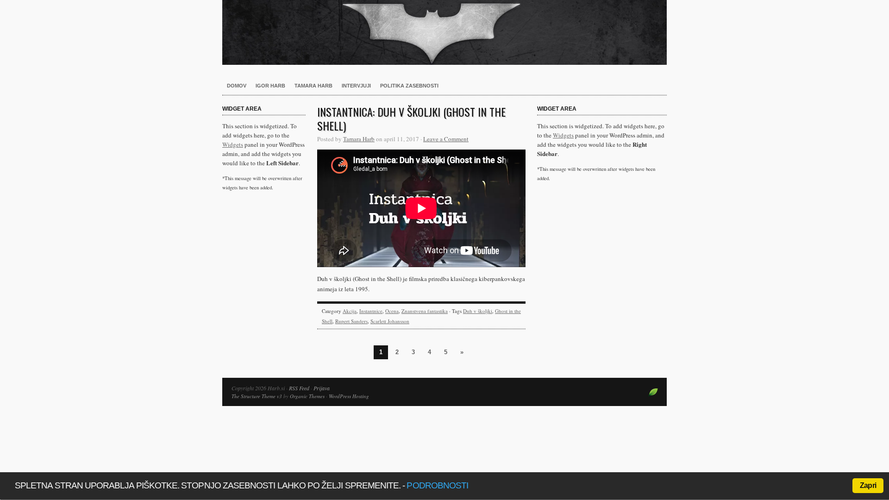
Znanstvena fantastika (424, 310)
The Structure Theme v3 (257, 396)
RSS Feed (299, 388)
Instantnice (370, 310)
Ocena (392, 310)
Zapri (868, 485)
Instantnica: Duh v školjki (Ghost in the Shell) (411, 118)
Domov (236, 85)
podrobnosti (437, 485)
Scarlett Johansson (389, 321)
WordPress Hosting (349, 396)
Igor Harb (270, 85)
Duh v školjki (477, 310)
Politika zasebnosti (409, 85)
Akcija (350, 310)
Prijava (321, 388)
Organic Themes (307, 396)
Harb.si (444, 32)
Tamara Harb (313, 85)
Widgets (232, 144)
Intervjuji (356, 85)
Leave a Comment (446, 139)
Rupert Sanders (351, 321)
